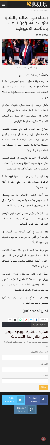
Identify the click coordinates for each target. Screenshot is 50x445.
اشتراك (43, 387)
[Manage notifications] (43, 439)
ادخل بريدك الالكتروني (39, 352)
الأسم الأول (44, 364)
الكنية (45, 375)
